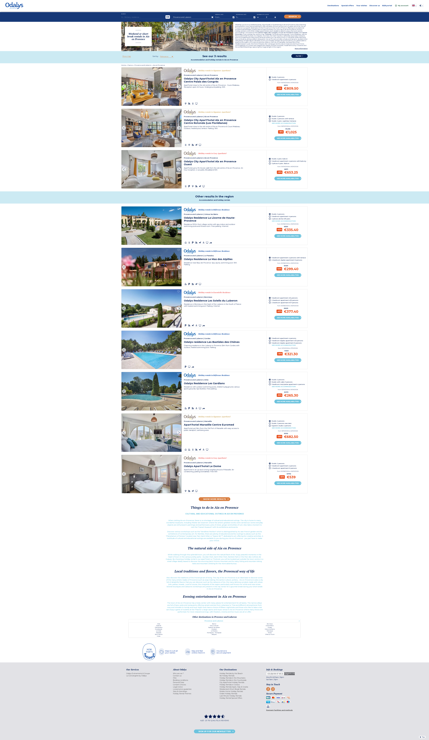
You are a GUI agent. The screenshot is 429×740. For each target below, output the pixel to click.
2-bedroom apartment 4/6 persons (285, 300)
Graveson (214, 629)
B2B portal (387, 5)
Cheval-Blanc (270, 625)
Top (423, 737)
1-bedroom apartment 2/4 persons (285, 298)
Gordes (270, 627)
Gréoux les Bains (270, 629)
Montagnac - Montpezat (214, 632)
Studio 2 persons (278, 77)
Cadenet (158, 625)
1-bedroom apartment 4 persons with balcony (289, 161)
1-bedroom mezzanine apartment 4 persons (288, 384)
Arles (158, 624)
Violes (158, 636)
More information (301, 48)
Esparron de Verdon (214, 627)
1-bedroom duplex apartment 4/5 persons (287, 340)
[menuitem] (146, 673)
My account (403, 5)
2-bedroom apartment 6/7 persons (285, 302)
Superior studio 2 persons (281, 426)
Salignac (214, 634)
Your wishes (361, 5)
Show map (126, 56)
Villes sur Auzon (270, 634)
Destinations (333, 5)
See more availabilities (288, 95)
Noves (270, 632)
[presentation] (124, 87)
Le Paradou (214, 631)
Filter (299, 56)
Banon (214, 624)
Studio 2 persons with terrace (283, 118)
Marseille (158, 632)
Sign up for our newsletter (214, 731)
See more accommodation (284, 123)
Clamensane (158, 627)
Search (293, 16)
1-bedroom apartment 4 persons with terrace (289, 258)
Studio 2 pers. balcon (280, 159)
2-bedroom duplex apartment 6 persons (287, 260)
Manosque (270, 631)
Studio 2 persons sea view (281, 423)
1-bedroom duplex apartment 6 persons (287, 343)
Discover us (374, 5)
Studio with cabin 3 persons (282, 382)
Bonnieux (270, 624)
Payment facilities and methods (279, 710)
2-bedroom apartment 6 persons (284, 468)
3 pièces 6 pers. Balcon (280, 163)
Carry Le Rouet (214, 625)
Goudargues (158, 629)
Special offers (347, 5)
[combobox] (166, 56)
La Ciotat (158, 631)
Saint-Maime (158, 634)
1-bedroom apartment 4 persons (284, 79)
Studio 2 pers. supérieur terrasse (284, 121)
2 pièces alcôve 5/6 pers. (281, 219)
